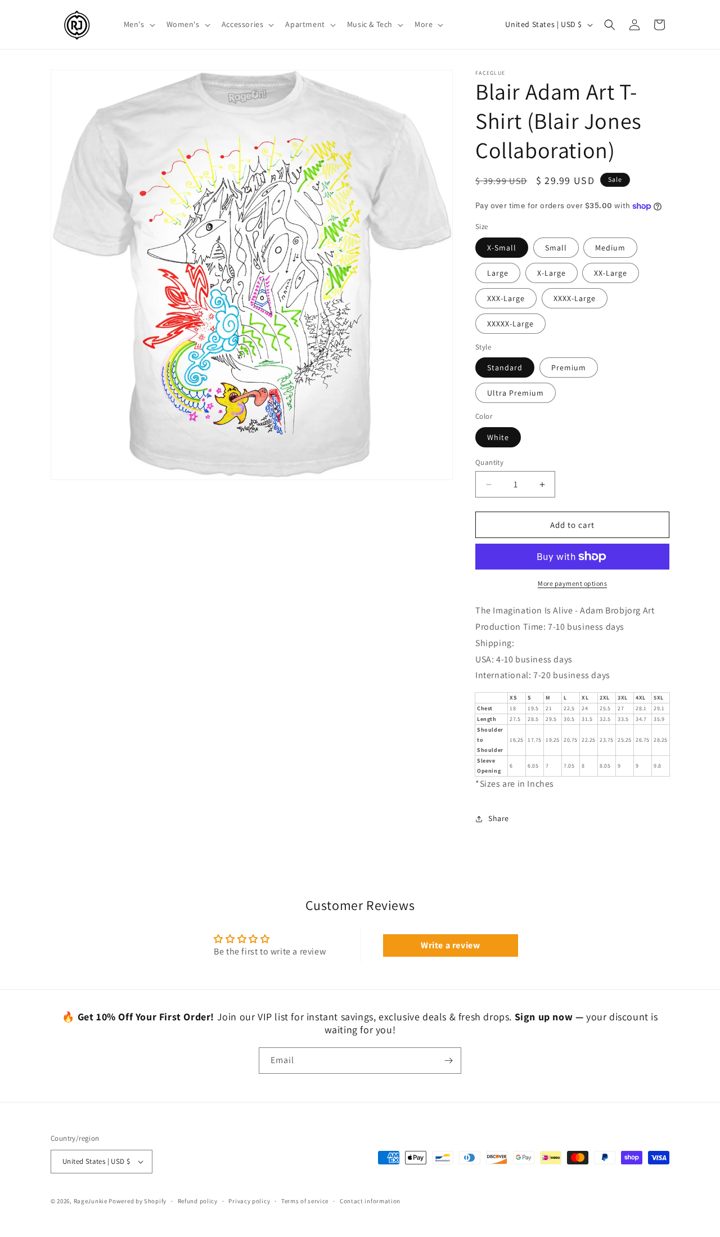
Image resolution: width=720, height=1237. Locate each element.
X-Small (501, 248)
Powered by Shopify (137, 1201)
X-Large (551, 273)
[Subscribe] (448, 1060)
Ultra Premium (515, 393)
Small (556, 248)
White (498, 437)
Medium (610, 248)
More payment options (572, 583)
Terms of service (304, 1201)
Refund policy (198, 1201)
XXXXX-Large (510, 324)
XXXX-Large (575, 298)
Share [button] (498, 818)
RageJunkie (90, 1201)
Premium (568, 367)
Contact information (370, 1201)
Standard (505, 367)
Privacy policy (249, 1201)
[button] (138, 24)
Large (497, 273)
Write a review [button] (450, 945)
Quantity (489, 462)
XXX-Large (506, 298)
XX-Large (610, 273)
